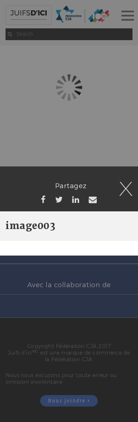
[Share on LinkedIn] (75, 199)
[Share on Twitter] (59, 199)
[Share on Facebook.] (43, 199)
